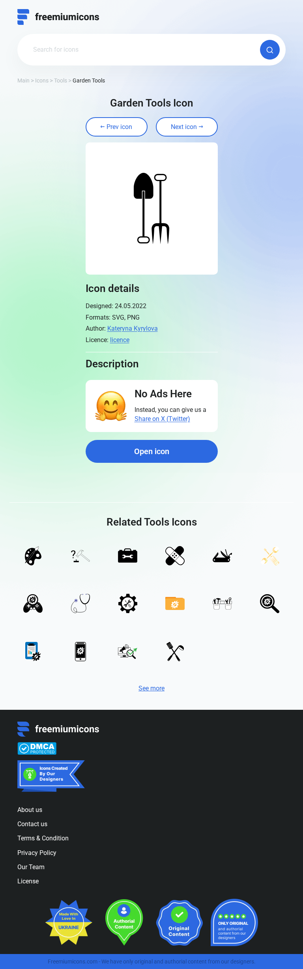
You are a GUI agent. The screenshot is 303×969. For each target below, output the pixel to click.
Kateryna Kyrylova (132, 328)
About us (29, 810)
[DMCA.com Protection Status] (36, 748)
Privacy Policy (36, 853)
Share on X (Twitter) (162, 419)
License (28, 881)
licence (119, 340)
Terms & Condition (43, 838)
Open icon (151, 451)
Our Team (31, 867)
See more (151, 688)
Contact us (32, 824)
